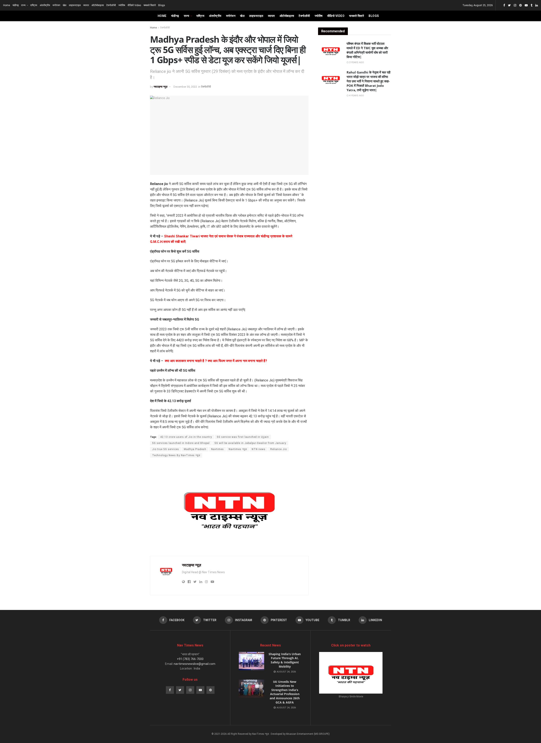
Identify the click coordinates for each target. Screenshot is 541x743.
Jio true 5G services (165, 449)
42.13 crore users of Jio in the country (186, 436)
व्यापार (86, 5)
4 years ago (356, 95)
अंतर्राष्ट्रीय (45, 5)
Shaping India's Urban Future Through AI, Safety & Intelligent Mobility (285, 660)
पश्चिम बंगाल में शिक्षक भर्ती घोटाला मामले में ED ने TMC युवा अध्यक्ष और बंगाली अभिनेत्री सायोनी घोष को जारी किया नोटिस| (367, 50)
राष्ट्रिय (33, 5)
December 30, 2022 (185, 86)
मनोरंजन (56, 5)
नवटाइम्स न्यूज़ (160, 86)
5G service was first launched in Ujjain (243, 436)
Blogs (161, 5)
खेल (64, 5)
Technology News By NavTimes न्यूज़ (176, 455)
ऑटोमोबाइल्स (98, 5)
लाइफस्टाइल (75, 5)
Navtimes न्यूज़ (238, 449)
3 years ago (356, 62)
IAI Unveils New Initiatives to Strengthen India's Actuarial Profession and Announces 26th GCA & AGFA (285, 692)
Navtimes (217, 449)
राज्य (23, 5)
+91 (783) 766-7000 (190, 659)
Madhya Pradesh (195, 449)
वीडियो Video (134, 5)
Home (6, 5)
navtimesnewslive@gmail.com (194, 663)
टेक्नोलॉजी (111, 5)
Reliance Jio (278, 449)
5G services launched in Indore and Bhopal (181, 443)
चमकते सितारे (149, 5)
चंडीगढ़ (15, 5)
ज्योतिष (121, 5)
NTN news (258, 449)
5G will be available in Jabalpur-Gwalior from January (250, 443)
